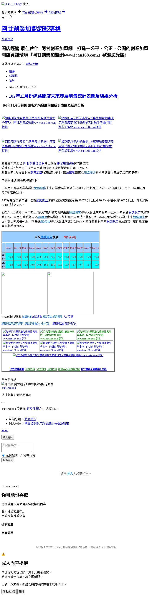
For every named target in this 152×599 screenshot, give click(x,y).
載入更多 (8, 437)
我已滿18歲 (9, 591)
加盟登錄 (30, 369)
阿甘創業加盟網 (34, 163)
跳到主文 (7, 39)
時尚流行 (30, 419)
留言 (39, 408)
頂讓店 (70, 172)
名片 (12, 80)
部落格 (13, 76)
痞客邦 (30, 408)
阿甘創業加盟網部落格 (31, 28)
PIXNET (48, 547)
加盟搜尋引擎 (17, 369)
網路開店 (42, 200)
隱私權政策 (97, 547)
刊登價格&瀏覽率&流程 (94, 369)
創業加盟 (36, 172)
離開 (21, 591)
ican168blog (8, 387)
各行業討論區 (65, 163)
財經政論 (32, 64)
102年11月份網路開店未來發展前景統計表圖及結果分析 (63, 96)
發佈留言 (8, 460)
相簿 (12, 71)
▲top (4, 430)
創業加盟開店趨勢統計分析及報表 (46, 423)
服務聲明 (111, 547)
